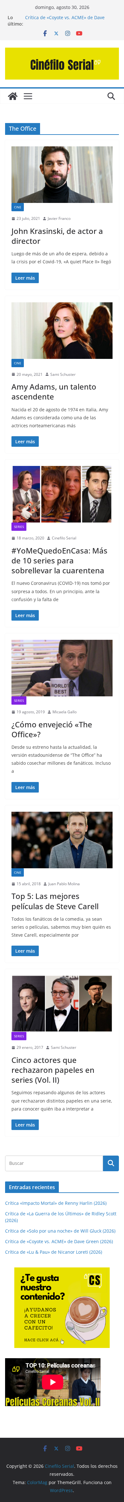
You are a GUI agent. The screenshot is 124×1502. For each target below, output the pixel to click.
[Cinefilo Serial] (12, 96)
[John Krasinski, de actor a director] (62, 174)
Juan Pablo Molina (64, 883)
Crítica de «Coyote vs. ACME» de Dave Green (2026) (59, 1241)
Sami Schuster (63, 374)
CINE (17, 207)
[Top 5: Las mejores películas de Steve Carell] (62, 840)
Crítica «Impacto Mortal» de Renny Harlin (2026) (56, 1203)
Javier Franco (59, 218)
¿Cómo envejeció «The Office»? (51, 729)
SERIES (19, 526)
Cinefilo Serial (64, 538)
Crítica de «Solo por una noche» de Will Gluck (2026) (60, 1231)
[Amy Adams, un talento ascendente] (62, 330)
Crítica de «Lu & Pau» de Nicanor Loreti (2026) (53, 1252)
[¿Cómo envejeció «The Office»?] (62, 668)
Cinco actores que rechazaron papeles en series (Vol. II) (52, 1070)
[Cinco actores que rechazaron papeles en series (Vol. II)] (62, 1003)
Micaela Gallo (64, 712)
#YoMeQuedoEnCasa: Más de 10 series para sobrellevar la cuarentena (59, 560)
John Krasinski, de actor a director (57, 236)
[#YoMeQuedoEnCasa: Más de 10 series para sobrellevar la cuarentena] (62, 494)
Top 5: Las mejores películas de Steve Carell (55, 901)
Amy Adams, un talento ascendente (53, 391)
